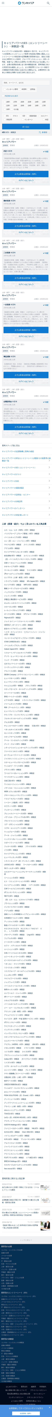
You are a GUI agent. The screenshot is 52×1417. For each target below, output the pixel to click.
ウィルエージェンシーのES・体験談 (17, 784)
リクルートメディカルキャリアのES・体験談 (21, 653)
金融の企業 (5, 1253)
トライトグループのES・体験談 (34, 700)
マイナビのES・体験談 (12, 545)
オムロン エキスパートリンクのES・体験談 (20, 603)
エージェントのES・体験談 (14, 949)
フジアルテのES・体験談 (13, 938)
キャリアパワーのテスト (11, 474)
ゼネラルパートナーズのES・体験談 (17, 664)
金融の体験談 (5, 1345)
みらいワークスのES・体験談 (15, 1092)
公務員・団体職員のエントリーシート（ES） (16, 1332)
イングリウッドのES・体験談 (15, 1030)
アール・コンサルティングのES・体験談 (19, 740)
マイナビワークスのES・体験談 (16, 978)
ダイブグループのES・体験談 (33, 1059)
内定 (46, 120)
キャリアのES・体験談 (12, 585)
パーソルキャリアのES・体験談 (16, 537)
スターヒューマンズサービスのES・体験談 (20, 762)
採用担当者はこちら (33, 1401)
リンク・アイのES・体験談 (14, 660)
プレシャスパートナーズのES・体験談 (18, 814)
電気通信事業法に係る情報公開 (18, 1394)
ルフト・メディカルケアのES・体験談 (18, 946)
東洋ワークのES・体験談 (13, 1081)
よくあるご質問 (17, 1401)
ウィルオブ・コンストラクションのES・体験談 (21, 1088)
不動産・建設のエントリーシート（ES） (15, 1318)
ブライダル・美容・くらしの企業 (12, 1278)
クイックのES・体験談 (32, 545)
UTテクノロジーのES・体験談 (15, 1022)
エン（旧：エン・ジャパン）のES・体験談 (20, 541)
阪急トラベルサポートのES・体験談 (17, 925)
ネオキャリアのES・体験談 (14, 566)
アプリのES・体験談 (12, 911)
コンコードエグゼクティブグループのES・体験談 (22, 638)
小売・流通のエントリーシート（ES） (14, 1329)
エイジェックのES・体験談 (34, 556)
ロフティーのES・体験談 (13, 806)
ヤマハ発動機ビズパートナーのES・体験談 (20, 1073)
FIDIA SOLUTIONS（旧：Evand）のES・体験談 (22, 1095)
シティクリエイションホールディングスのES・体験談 (24, 748)
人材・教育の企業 (7, 1267)
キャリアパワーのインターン (13, 508)
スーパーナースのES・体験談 (15, 693)
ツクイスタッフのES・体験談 (15, 968)
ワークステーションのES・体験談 (16, 777)
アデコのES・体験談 (12, 548)
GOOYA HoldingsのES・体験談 (15, 1125)
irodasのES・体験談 (11, 1059)
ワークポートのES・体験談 (33, 865)
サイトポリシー (39, 1394)
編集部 (33, 1387)
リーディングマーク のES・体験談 (17, 667)
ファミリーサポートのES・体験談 (16, 1128)
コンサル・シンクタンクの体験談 (12, 1342)
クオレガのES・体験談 (12, 1048)
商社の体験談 (5, 1351)
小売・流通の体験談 (8, 1376)
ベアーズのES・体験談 (37, 885)
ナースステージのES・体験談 (15, 942)
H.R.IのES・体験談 (11, 1139)
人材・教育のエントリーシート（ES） (14, 1313)
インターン (28, 120)
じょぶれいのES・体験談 (13, 975)
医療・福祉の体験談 (8, 1373)
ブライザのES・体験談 (33, 846)
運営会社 (24, 1387)
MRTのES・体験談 (31, 585)
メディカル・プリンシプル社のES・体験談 (20, 817)
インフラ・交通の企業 (8, 1269)
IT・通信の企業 (6, 1261)
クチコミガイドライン (35, 1397)
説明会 (32, 89)
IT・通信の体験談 (7, 1354)
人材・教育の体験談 (8, 1359)
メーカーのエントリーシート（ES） (13, 1302)
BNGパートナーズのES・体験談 (16, 697)
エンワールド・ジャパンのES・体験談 (18, 993)
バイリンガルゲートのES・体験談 (16, 1136)
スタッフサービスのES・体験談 (16, 737)
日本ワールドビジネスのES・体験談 (17, 889)
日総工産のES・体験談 (12, 781)
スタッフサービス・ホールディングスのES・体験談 (23, 689)
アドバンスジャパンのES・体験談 (16, 1154)
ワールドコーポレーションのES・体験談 (19, 773)
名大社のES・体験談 (12, 1132)
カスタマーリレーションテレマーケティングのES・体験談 (25, 873)
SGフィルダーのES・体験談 (14, 868)
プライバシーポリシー (38, 1390)
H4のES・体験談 (38, 1128)
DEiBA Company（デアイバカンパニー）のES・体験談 (24, 675)
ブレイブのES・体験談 (33, 1070)
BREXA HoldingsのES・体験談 (15, 1161)
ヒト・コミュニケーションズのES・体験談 (20, 881)
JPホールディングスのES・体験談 (17, 574)
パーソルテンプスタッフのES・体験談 (18, 645)
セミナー (44, 116)
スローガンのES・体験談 (13, 607)
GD (24, 116)
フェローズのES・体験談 (13, 846)
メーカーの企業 (6, 1256)
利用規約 (43, 1387)
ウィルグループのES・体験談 (15, 832)
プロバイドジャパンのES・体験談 (16, 821)
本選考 (24, 89)
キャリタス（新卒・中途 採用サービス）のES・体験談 (24, 1019)
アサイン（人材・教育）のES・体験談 (18, 1106)
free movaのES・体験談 (13, 1169)
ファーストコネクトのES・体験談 (16, 751)
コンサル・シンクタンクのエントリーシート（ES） (19, 1296)
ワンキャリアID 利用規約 (26, 1404)
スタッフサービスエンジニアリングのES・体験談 (22, 1037)
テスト (15, 116)
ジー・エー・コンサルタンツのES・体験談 (20, 1008)
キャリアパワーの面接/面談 (13, 488)
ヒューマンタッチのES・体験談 (16, 857)
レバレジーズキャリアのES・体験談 (17, 610)
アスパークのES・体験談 (13, 671)
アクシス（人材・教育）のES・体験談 (18, 1011)
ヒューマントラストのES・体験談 (16, 682)
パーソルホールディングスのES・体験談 (19, 1004)
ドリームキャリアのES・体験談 (16, 704)
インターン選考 (12, 89)
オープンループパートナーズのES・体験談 (20, 755)
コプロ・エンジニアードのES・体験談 (18, 828)
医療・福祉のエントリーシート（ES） (14, 1327)
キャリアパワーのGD (10, 481)
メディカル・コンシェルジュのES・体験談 (20, 788)
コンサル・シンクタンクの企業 (11, 1250)
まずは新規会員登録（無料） (26, 174)
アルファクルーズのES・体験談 (16, 1143)
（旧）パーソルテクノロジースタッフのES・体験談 (23, 559)
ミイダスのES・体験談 (12, 1062)
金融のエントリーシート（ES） (12, 1299)
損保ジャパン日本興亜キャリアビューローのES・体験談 (25, 914)
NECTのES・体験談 (11, 896)
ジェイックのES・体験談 (13, 596)
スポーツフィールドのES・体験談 (16, 843)
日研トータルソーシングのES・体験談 (18, 563)
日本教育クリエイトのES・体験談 (16, 918)
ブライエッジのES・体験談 (14, 903)
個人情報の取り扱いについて (16, 1390)
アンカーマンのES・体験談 (31, 1139)
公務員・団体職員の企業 (9, 1286)
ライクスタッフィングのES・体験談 (17, 1026)
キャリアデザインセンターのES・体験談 (19, 552)
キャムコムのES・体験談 (13, 686)
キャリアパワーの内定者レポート (15, 515)
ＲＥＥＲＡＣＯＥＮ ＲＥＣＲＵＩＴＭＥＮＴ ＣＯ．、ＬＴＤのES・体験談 (23, 930)
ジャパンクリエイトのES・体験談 (16, 1147)
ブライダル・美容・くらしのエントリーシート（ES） (19, 1324)
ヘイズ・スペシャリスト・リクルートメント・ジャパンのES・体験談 (24, 633)
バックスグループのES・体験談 (16, 592)
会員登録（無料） (26, 1413)
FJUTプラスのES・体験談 (14, 1158)
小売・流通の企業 (7, 1283)
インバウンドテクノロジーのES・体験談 (19, 1033)
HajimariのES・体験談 (12, 618)
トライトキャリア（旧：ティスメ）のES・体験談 (22, 861)
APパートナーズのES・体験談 (15, 997)
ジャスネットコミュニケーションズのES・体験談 (22, 759)
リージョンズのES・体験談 (14, 878)
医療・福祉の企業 (7, 1280)
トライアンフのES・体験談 (14, 581)
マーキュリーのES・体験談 (14, 570)
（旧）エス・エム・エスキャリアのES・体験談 (21, 900)
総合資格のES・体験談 (12, 556)
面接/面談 (33, 116)
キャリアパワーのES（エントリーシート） (19, 467)
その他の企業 (5, 1289)
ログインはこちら (25, 180)
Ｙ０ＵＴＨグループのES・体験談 (16, 799)
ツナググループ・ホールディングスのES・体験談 (22, 971)
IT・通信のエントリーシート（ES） (13, 1307)
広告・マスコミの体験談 (9, 1356)
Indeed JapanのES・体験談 (14, 649)
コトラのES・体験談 (12, 1052)
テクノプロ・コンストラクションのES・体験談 (21, 715)
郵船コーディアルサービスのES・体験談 (19, 588)
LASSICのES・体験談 (12, 865)
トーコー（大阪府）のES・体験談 (16, 802)
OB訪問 (9, 120)
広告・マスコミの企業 (8, 1264)
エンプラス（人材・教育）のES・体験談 (19, 577)
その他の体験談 (6, 1381)
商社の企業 (5, 1258)
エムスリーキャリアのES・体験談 (16, 1041)
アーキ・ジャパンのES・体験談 (16, 835)
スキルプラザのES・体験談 (14, 1000)
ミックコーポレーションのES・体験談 (18, 839)
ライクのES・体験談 (34, 570)
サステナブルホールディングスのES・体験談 (21, 1165)
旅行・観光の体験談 (8, 1367)
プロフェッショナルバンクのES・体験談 (19, 1055)
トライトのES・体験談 (32, 1048)
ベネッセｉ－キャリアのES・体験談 (17, 964)
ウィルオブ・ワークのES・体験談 (16, 766)
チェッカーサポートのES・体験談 (16, 726)
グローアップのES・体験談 (14, 935)
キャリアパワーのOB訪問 (12, 501)
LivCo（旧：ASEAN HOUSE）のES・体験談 (20, 1117)
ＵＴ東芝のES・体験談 (34, 1158)
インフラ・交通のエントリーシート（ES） (16, 1316)
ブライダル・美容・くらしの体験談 (13, 1370)
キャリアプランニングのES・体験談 (17, 854)
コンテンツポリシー (16, 1397)
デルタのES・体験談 (12, 722)
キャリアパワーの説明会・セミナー (16, 495)
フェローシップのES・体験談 (15, 810)
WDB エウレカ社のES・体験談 (15, 791)
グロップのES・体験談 (33, 686)
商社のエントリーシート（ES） (12, 1305)
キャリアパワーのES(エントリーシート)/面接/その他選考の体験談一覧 (26, 459)
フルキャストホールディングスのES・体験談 (21, 718)
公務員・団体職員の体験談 (10, 1378)
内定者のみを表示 (11, 96)
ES (7, 116)
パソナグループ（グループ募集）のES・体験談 (21, 534)
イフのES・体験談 (11, 850)
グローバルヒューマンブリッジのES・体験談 (21, 795)
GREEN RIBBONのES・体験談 (15, 1084)
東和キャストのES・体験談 (14, 989)
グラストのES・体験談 (12, 770)
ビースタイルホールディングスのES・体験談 (21, 960)
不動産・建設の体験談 (8, 1365)
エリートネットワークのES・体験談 (17, 957)
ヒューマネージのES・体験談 (15, 678)
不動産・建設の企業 (8, 1272)
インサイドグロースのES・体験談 (16, 907)
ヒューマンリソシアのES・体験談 (16, 711)
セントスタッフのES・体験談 (15, 733)
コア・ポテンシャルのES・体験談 (16, 824)
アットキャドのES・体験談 (14, 921)
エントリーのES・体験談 (13, 1070)
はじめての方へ (11, 1387)
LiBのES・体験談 (38, 1044)
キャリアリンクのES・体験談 (15, 885)
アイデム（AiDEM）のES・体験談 (17, 1044)
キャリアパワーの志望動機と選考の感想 (18, 451)
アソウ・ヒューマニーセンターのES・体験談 (21, 656)
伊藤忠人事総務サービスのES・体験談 (18, 599)
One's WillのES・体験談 (31, 1132)
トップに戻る (25, 1240)
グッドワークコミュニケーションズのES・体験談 (22, 1103)
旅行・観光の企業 (7, 1275)
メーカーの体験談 (7, 1348)
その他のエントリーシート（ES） (12, 1335)
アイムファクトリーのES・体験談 (16, 1015)
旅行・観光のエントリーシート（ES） (14, 1321)
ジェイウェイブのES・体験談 (15, 982)
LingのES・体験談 (34, 935)
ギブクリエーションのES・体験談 (16, 1150)
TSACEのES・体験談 (12, 1114)
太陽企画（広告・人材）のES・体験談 (18, 1077)
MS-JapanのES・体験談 (36, 581)
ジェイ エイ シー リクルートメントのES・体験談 (22, 621)
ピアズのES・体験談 (12, 700)
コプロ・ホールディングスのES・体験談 (19, 1066)
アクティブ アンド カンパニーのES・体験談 (20, 1121)
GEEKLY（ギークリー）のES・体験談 (18, 625)
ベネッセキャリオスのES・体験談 (16, 729)
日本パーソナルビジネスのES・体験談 (18, 953)
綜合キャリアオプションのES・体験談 (18, 629)
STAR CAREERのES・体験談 (15, 642)
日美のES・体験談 (39, 726)
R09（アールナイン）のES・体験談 (17, 707)
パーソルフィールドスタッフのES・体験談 (20, 986)
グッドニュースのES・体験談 (15, 1099)
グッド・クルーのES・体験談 (15, 744)
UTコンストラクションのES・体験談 (18, 892)
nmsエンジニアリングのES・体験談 (17, 1110)
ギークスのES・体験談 (12, 614)
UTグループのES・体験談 (33, 614)
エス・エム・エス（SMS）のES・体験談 (19, 530)
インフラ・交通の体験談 (9, 1362)
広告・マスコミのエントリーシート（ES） (16, 1310)
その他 (16, 109)
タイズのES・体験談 (29, 1052)
